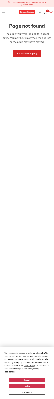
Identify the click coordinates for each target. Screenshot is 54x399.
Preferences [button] (10, 372)
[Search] (40, 12)
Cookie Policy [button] (29, 366)
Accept (27, 380)
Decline (27, 386)
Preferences (27, 392)
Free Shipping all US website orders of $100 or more (29, 3)
